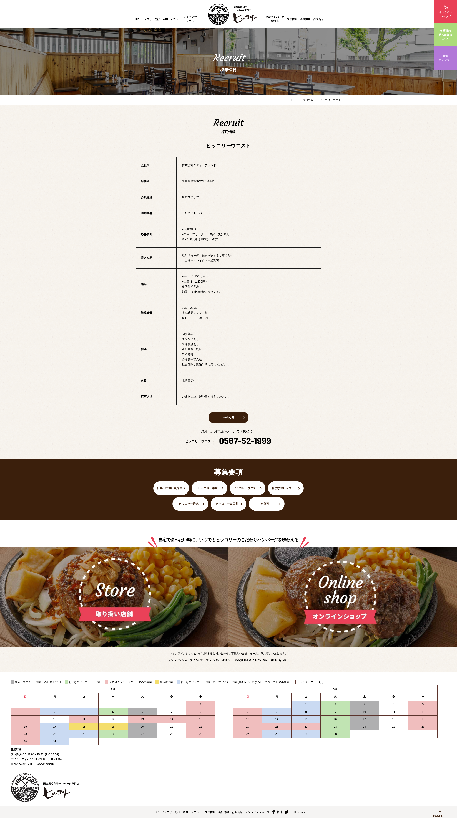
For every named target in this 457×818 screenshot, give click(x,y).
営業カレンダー (445, 58)
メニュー (175, 19)
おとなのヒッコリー (284, 488)
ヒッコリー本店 (208, 488)
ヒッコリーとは (170, 812)
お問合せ (318, 19)
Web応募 (228, 417)
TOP (136, 19)
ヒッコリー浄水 (189, 503)
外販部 (265, 503)
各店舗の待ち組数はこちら (445, 34)
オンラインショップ (445, 14)
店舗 (165, 19)
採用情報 (292, 19)
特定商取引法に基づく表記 (251, 660)
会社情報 (305, 19)
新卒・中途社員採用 (170, 488)
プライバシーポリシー (219, 660)
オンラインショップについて (185, 660)
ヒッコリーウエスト (246, 488)
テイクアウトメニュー (192, 18)
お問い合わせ (278, 660)
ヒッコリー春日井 (227, 503)
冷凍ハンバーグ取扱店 (274, 18)
